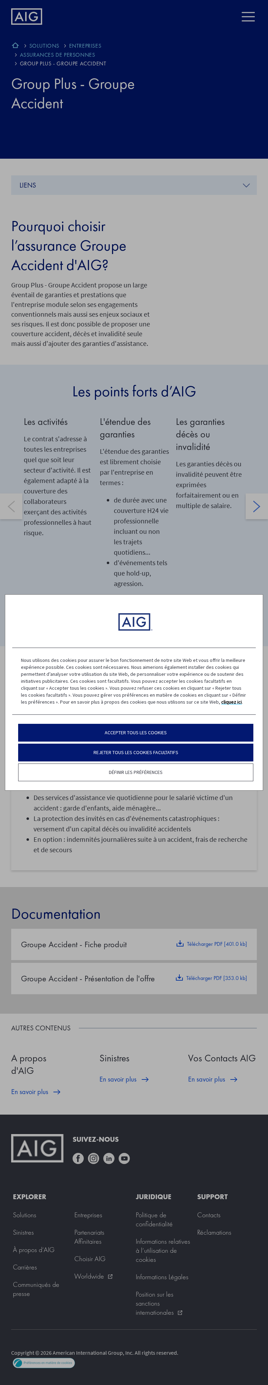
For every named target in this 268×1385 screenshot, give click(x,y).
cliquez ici (231, 702)
